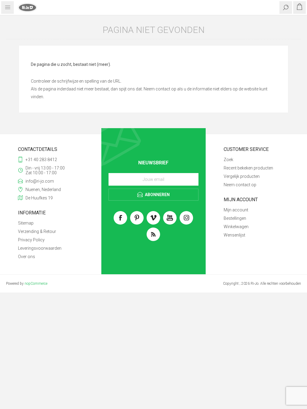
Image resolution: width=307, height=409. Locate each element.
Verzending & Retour (37, 231)
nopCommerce (36, 283)
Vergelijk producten (242, 176)
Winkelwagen (236, 226)
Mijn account (236, 209)
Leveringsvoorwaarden (39, 248)
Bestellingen (235, 218)
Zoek (228, 159)
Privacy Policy (31, 239)
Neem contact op (240, 184)
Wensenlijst (234, 235)
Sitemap (26, 223)
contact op (166, 89)
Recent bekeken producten (248, 168)
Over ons (26, 256)
